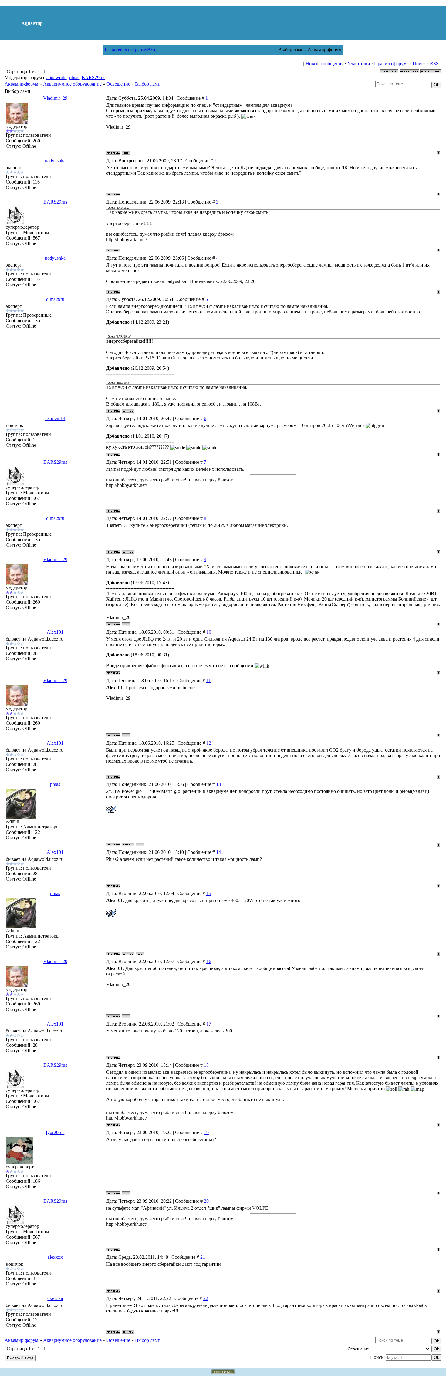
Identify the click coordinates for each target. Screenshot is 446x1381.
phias (74, 77)
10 (208, 632)
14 (218, 852)
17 (208, 1023)
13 (218, 784)
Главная (113, 49)
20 (206, 1201)
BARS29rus (93, 77)
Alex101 (55, 632)
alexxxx (55, 1257)
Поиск (419, 63)
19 (206, 1132)
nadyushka (55, 160)
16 (208, 961)
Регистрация (134, 49)
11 (208, 680)
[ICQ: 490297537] (126, 1193)
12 (208, 743)
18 (206, 1065)
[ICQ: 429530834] (126, 153)
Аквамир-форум (21, 83)
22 (205, 1298)
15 (208, 893)
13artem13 (55, 418)
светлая (55, 1298)
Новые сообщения (324, 63)
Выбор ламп (147, 83)
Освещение (118, 83)
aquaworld (56, 77)
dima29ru (55, 299)
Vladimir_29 (55, 98)
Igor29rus (55, 1132)
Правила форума (391, 63)
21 (202, 1257)
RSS (434, 63)
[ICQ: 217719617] (140, 844)
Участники (358, 63)
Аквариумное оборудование (72, 83)
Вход (152, 49)
